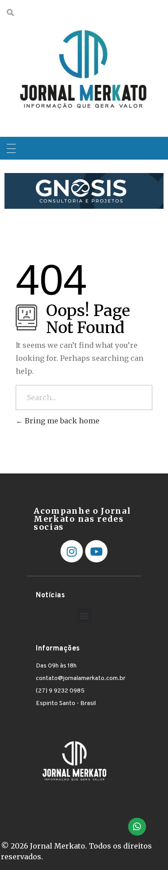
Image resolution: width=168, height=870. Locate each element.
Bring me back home (61, 420)
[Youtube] (96, 551)
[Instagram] (71, 551)
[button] (84, 615)
